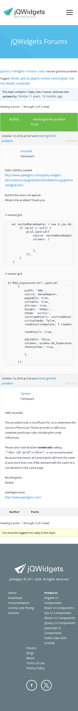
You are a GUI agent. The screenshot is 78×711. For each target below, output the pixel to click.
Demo (12, 593)
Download (15, 598)
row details (7, 83)
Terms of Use (35, 663)
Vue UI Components (57, 613)
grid (23, 78)
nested (45, 78)
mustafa (26, 151)
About (30, 658)
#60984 (71, 141)
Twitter (46, 685)
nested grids (59, 78)
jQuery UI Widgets (12, 71)
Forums (31, 71)
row (71, 78)
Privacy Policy (35, 668)
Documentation (18, 603)
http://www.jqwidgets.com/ (23, 497)
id (28, 78)
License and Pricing (21, 608)
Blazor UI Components (59, 618)
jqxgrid (34, 78)
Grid (41, 71)
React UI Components (59, 608)
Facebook (31, 685)
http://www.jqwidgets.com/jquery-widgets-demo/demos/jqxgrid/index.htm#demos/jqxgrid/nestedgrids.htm (39, 180)
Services (13, 613)
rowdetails (23, 83)
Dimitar (23, 96)
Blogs (30, 653)
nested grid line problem (49, 119)
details (15, 78)
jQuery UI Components (59, 623)
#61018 (71, 383)
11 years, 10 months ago (45, 96)
